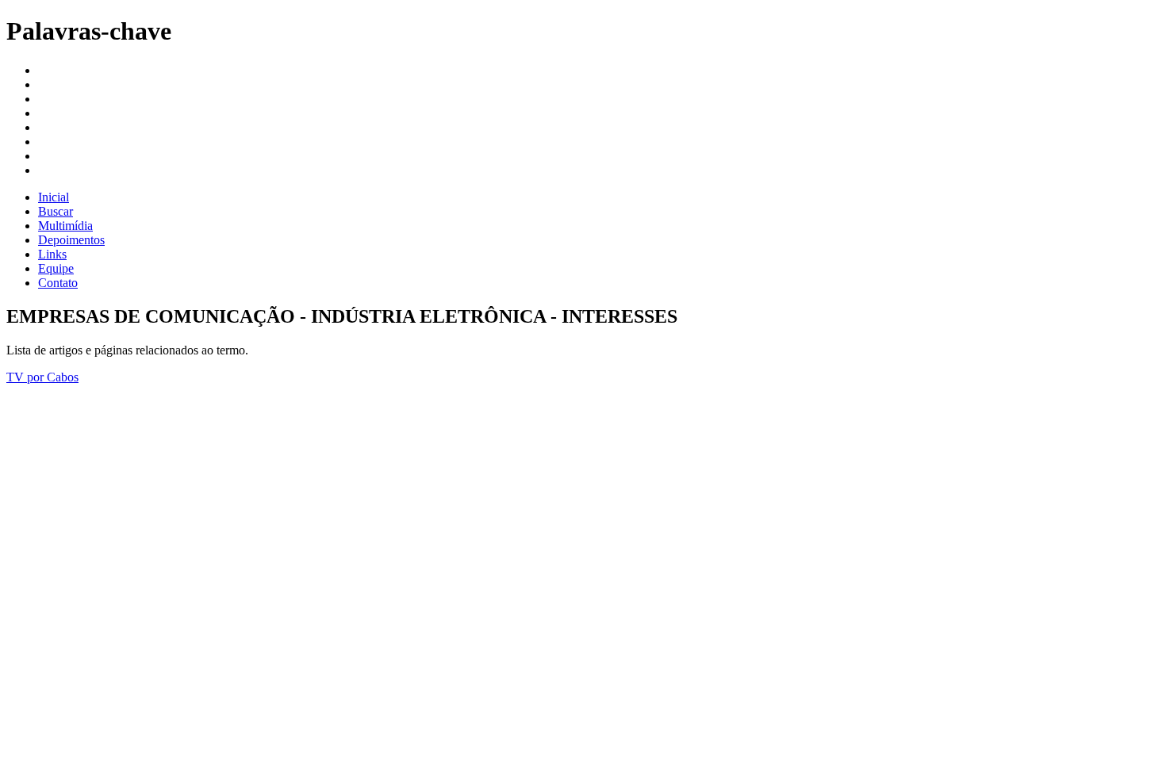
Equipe (56, 268)
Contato (58, 282)
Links (52, 254)
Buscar (55, 211)
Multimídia (65, 225)
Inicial (53, 197)
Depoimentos (71, 240)
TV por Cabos (42, 377)
